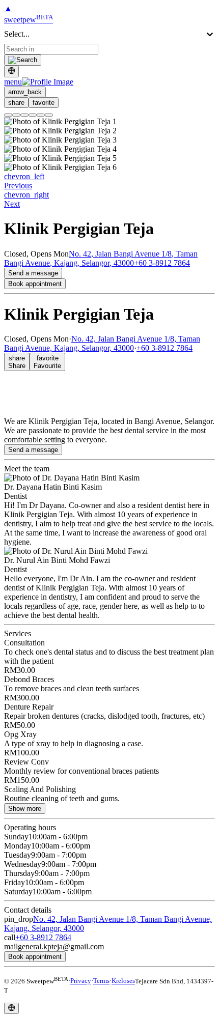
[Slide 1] (8, 115)
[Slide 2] (16, 115)
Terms (101, 981)
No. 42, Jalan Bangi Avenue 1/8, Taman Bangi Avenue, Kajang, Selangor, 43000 (101, 258)
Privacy (80, 981)
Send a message (33, 273)
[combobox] (51, 49)
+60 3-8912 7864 (162, 263)
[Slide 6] (49, 115)
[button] (38, 81)
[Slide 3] (24, 115)
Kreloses (123, 981)
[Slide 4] (33, 115)
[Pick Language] (11, 71)
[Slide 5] (41, 115)
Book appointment (35, 284)
